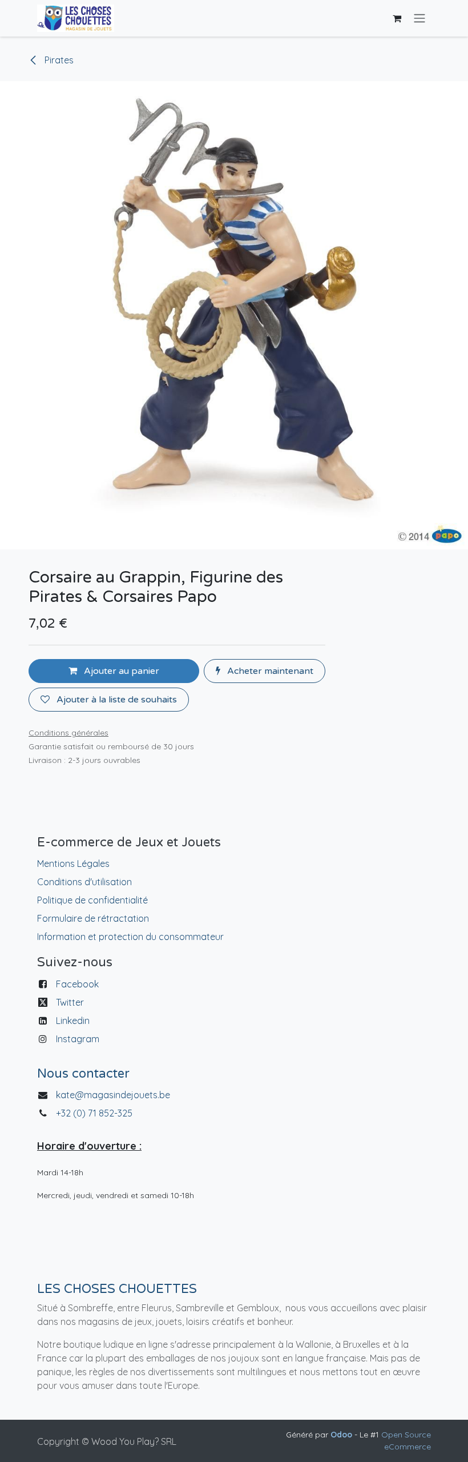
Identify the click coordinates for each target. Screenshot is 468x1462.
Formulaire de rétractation (93, 918)
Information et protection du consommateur (130, 936)
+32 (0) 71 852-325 (95, 1113)
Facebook (77, 984)
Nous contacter (83, 1073)
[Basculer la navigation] (419, 18)
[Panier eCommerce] (396, 18)
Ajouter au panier (120, 671)
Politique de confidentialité (92, 900)
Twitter (70, 1002)
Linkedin (73, 1020)
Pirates (58, 60)
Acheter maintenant (269, 671)
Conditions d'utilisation (84, 881)
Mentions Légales (73, 863)
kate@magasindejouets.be (113, 1094)
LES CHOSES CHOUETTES (117, 1289)
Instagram (77, 1039)
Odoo (342, 1434)
